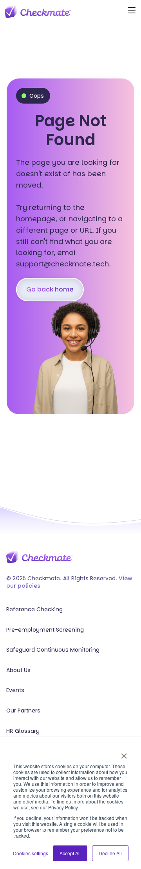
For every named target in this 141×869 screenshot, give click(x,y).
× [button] (123, 753)
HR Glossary (23, 731)
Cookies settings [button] (30, 853)
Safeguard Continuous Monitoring (52, 650)
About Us (18, 670)
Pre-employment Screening (45, 630)
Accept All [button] (70, 853)
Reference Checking (34, 609)
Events (15, 690)
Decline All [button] (110, 853)
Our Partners (23, 710)
